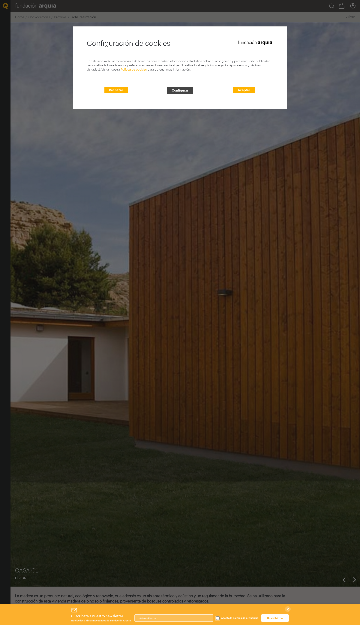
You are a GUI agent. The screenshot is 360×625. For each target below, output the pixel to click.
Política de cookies (134, 69)
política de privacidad (245, 617)
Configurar (180, 90)
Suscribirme (275, 618)
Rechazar (116, 90)
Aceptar (244, 90)
